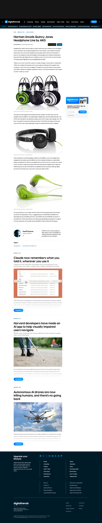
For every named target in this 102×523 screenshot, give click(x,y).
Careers (67, 502)
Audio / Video (47, 469)
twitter (23, 235)
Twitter (46, 456)
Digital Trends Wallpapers (75, 487)
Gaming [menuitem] (43, 22)
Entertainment (47, 474)
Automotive (46, 476)
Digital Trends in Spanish (75, 490)
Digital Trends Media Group (22, 517)
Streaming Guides (74, 469)
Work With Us (68, 505)
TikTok (52, 456)
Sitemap (80, 508)
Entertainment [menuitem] (51, 22)
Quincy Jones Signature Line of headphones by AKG (30, 59)
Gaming (46, 466)
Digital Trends (10, 24)
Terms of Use (68, 511)
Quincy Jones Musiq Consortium (45, 219)
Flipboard (61, 456)
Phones (45, 461)
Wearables (72, 464)
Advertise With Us (48, 487)
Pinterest (55, 456)
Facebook (40, 456)
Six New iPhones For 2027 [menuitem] (25, 26)
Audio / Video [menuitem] (60, 22)
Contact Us (46, 485)
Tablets (71, 461)
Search (99, 22)
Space (71, 466)
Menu (2, 22)
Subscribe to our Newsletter (76, 482)
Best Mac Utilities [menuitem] (37, 26)
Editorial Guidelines (48, 490)
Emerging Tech (17, 245)
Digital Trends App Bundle (75, 492)
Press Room (81, 505)
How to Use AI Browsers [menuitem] (58, 26)
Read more (18, 310)
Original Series (73, 476)
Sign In (94, 22)
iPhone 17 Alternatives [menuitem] (71, 26)
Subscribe (82, 112)
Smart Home (47, 471)
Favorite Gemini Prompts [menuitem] (84, 26)
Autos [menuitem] (67, 22)
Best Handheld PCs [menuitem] (46, 26)
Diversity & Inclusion (70, 508)
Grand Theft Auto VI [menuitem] (13, 26)
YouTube (49, 456)
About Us (46, 482)
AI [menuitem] (24, 22)
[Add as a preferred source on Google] (52, 44)
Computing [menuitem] (30, 22)
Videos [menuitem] (82, 22)
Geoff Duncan (18, 44)
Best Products (73, 471)
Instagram (43, 456)
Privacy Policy (71, 115)
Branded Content (74, 485)
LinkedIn (58, 456)
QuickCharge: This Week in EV (29, 245)
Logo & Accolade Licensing (50, 492)
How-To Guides (73, 474)
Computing (46, 464)
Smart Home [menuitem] (74, 22)
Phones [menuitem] (37, 22)
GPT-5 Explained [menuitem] (95, 26)
